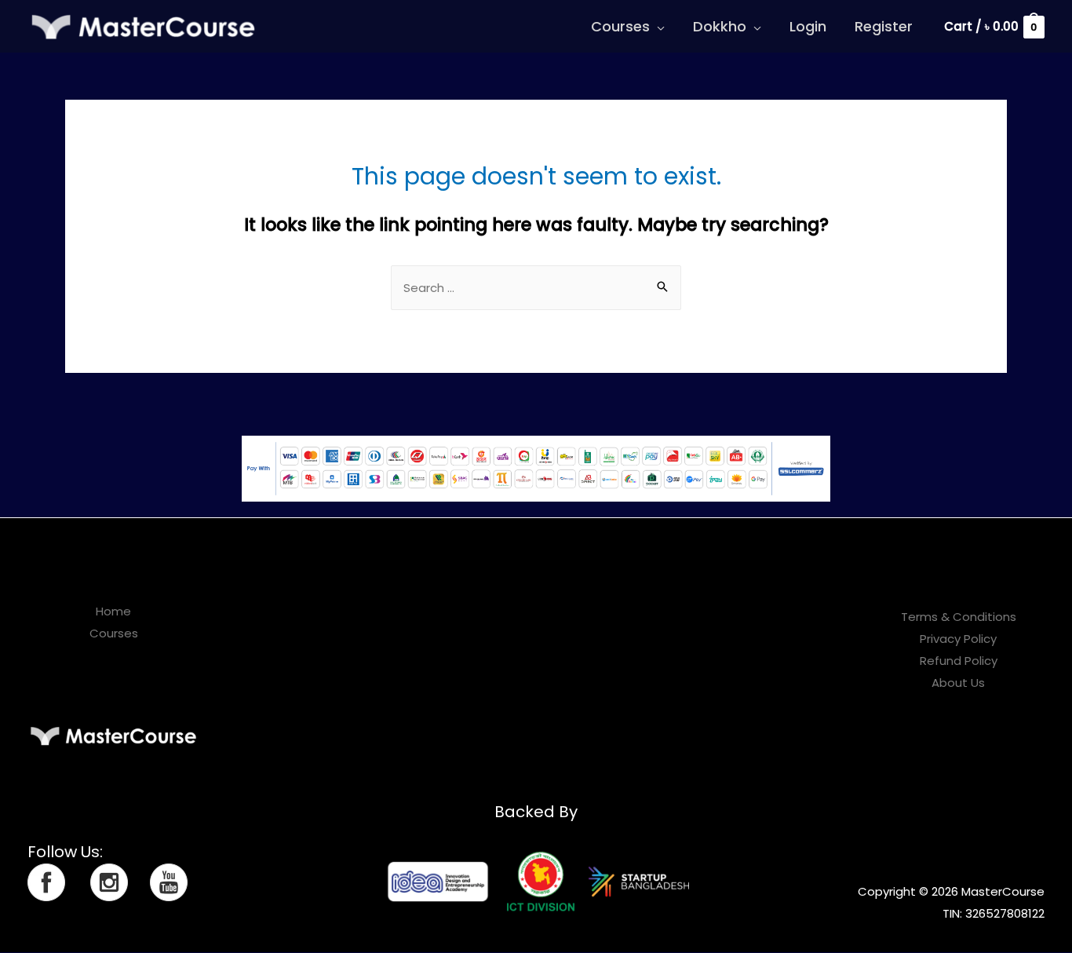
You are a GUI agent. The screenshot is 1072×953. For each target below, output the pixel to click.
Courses (620, 26)
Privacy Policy (958, 638)
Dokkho (719, 26)
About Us (958, 682)
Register (884, 26)
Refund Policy (958, 660)
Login (807, 26)
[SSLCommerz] (536, 467)
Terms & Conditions (958, 616)
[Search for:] (536, 287)
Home (113, 611)
